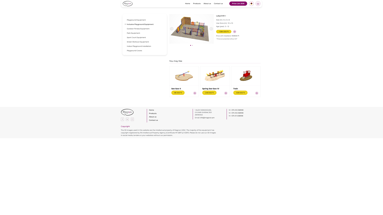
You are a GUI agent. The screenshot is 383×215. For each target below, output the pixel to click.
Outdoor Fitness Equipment (138, 29)
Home (187, 3)
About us (207, 3)
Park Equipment (133, 33)
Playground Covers (134, 51)
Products (197, 3)
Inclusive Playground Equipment (140, 24)
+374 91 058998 (237, 116)
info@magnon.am (207, 118)
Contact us (218, 3)
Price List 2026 (238, 3)
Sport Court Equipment (136, 37)
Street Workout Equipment (138, 42)
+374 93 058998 (237, 110)
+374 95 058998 (237, 113)
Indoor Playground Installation (139, 46)
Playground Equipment (136, 20)
